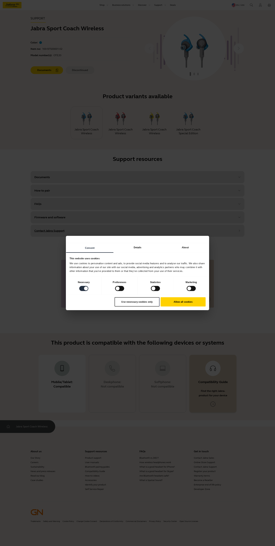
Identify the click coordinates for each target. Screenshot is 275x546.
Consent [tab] (90, 248)
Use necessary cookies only (137, 301)
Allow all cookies (183, 301)
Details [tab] (137, 247)
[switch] (119, 288)
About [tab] (185, 247)
